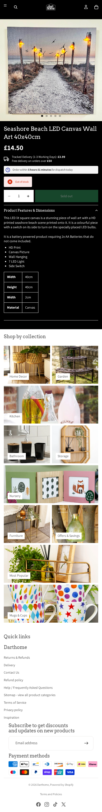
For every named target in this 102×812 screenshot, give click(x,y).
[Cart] (96, 7)
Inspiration (11, 717)
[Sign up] (86, 743)
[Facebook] (38, 804)
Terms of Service (15, 702)
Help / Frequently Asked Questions (28, 687)
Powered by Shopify (62, 784)
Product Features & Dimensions (29, 210)
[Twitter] (63, 804)
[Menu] (5, 5)
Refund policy (13, 680)
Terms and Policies (51, 794)
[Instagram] (47, 804)
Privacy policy (13, 710)
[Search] (15, 7)
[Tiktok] (55, 804)
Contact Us (11, 672)
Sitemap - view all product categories (30, 695)
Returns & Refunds (17, 657)
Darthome (43, 784)
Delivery (9, 665)
